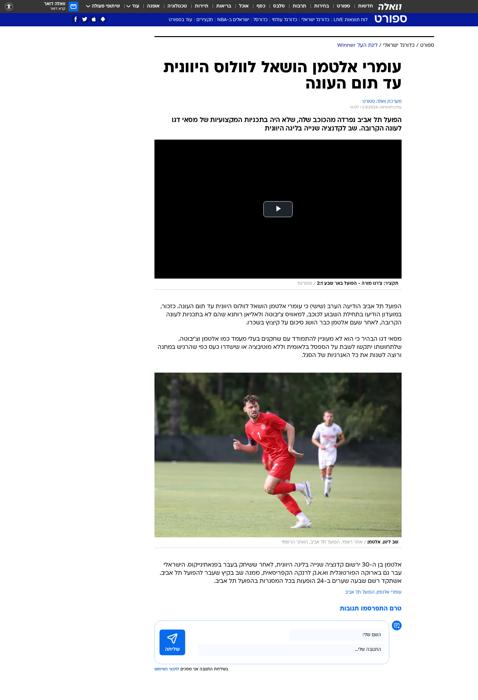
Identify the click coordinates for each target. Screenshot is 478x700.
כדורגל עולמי (284, 20)
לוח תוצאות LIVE (350, 20)
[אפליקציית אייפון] (94, 19)
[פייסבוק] (76, 19)
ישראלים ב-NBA (233, 20)
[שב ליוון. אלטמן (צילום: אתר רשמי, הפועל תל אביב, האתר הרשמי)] (278, 460)
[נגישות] (9, 7)
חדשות (365, 6)
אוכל (244, 6)
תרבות (299, 6)
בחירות (321, 6)
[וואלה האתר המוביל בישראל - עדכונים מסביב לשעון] (390, 6)
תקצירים (204, 20)
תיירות (201, 6)
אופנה (153, 6)
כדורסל (260, 20)
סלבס (279, 6)
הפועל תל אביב (360, 592)
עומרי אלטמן (389, 592)
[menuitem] (361, 6)
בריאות (223, 6)
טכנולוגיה (177, 6)
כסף (261, 6)
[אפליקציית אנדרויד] (103, 19)
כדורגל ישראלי (315, 20)
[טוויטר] (85, 19)
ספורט (343, 6)
